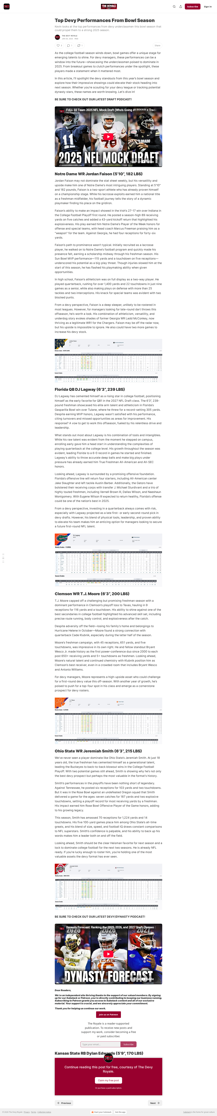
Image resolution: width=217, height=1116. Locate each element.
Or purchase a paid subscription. (108, 1088)
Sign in (208, 6)
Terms (33, 1112)
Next (153, 1103)
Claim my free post (108, 1080)
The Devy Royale (69, 36)
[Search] (174, 6)
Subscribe (192, 6)
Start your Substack (102, 1112)
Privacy (27, 1112)
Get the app (120, 1112)
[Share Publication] (181, 6)
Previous (66, 1103)
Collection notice (44, 1112)
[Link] (50, 174)
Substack (187, 1112)
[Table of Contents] (3, 558)
